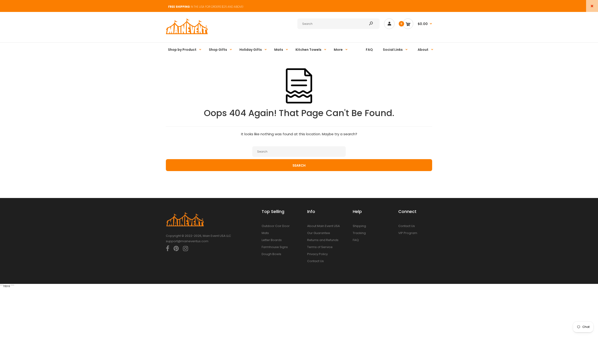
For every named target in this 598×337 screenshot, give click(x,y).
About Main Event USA (323, 226)
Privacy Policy (317, 254)
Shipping (359, 226)
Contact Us (315, 261)
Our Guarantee (318, 233)
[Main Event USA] (187, 33)
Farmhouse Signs (275, 247)
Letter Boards (272, 240)
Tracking (359, 233)
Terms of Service (320, 247)
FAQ (356, 240)
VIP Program (407, 233)
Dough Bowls (271, 254)
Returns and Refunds (322, 240)
